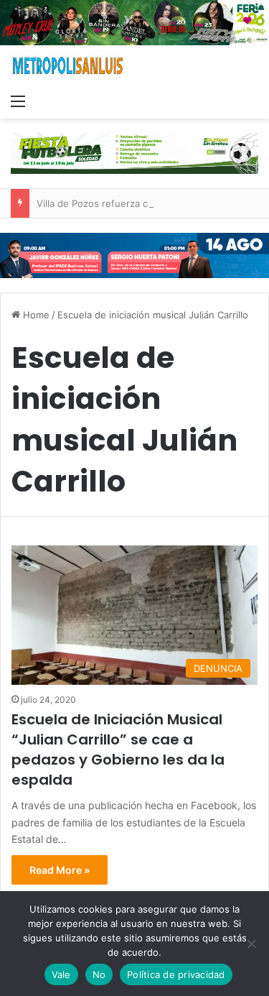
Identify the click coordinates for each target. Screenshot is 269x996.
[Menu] (18, 100)
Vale (61, 974)
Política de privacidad (176, 974)
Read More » (59, 870)
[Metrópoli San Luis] (68, 65)
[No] (251, 943)
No (99, 974)
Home (34, 315)
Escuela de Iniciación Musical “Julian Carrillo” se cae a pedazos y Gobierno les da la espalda (118, 749)
